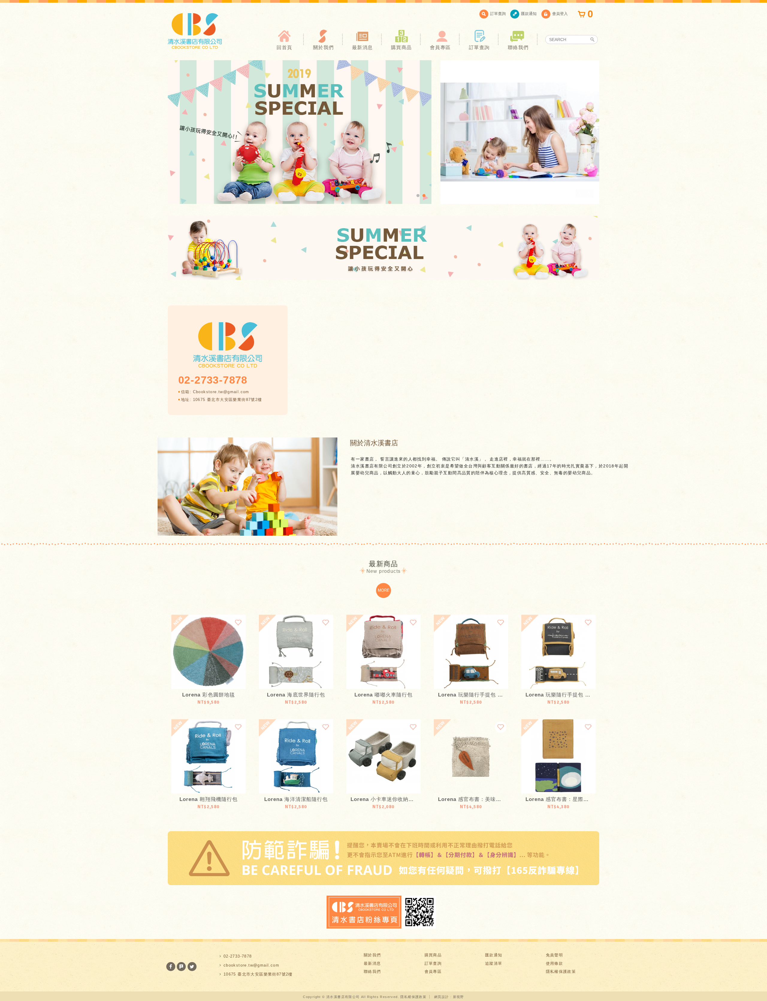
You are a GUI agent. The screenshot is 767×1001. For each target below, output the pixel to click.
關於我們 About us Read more (247, 486)
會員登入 (560, 13)
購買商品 (401, 47)
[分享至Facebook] (170, 966)
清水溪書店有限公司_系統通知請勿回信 (195, 31)
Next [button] (589, 193)
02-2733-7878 (238, 956)
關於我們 (323, 47)
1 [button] (418, 196)
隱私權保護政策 (561, 971)
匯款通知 (529, 13)
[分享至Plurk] (181, 966)
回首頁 (284, 47)
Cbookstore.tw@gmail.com (221, 392)
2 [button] (424, 196)
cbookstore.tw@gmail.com (251, 965)
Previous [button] (580, 193)
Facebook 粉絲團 (364, 912)
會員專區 (440, 47)
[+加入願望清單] (238, 622)
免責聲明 (554, 955)
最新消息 (362, 47)
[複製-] (299, 132)
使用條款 (554, 963)
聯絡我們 (518, 47)
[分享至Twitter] (192, 966)
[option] (299, 132)
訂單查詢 (498, 13)
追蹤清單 (493, 963)
